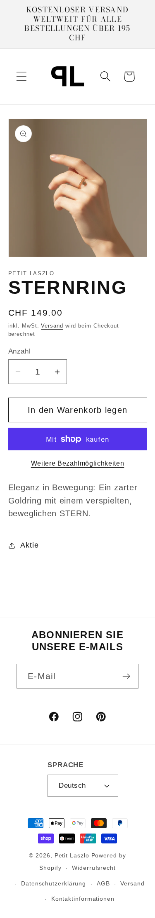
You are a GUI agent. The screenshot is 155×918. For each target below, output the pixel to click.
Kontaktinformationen (82, 898)
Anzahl (19, 351)
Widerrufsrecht (94, 867)
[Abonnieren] (126, 676)
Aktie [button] (29, 545)
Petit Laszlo (72, 855)
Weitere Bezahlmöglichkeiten (77, 463)
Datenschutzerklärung (53, 883)
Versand (52, 326)
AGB (103, 883)
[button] (21, 76)
